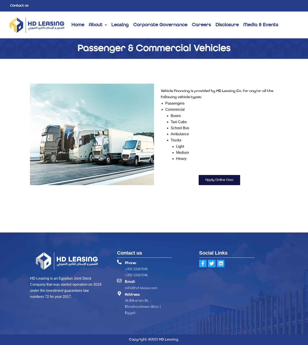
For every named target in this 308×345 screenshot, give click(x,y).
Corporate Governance (160, 25)
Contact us (19, 5)
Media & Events (260, 25)
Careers (201, 25)
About (96, 25)
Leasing (120, 25)
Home (77, 25)
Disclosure (227, 25)
